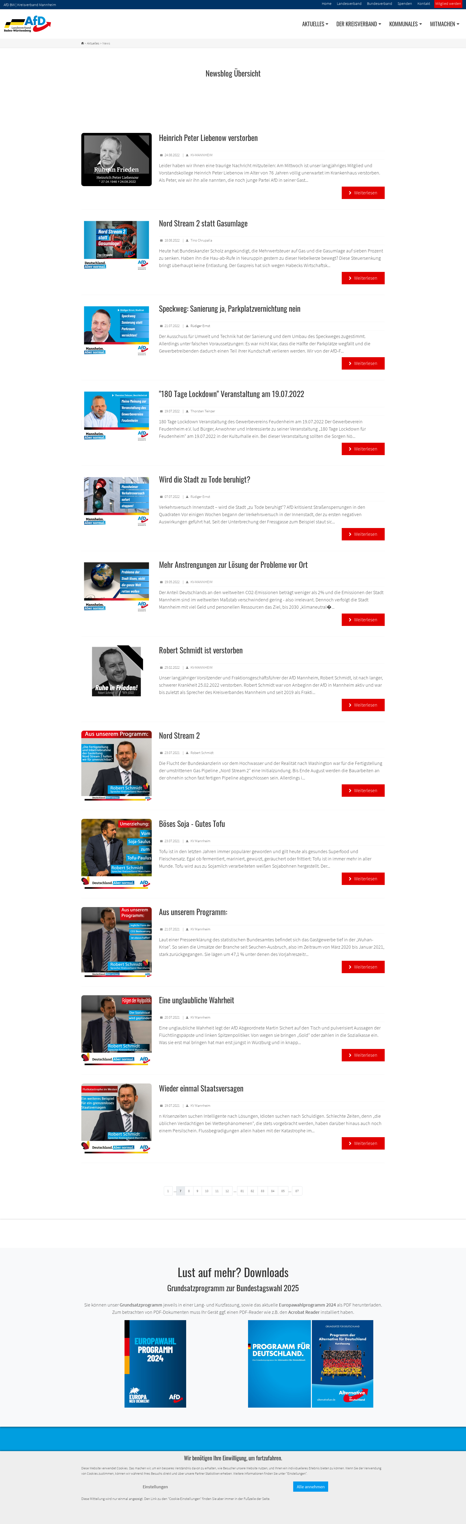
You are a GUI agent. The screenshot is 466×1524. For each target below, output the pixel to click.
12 (227, 1191)
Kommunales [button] (403, 24)
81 (242, 1191)
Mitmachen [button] (442, 24)
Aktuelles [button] (313, 24)
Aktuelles (93, 43)
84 (273, 1191)
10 (206, 1191)
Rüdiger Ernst (200, 325)
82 (252, 1191)
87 (297, 1191)
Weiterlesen (363, 193)
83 (262, 1191)
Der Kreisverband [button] (356, 24)
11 (217, 1191)
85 (283, 1191)
